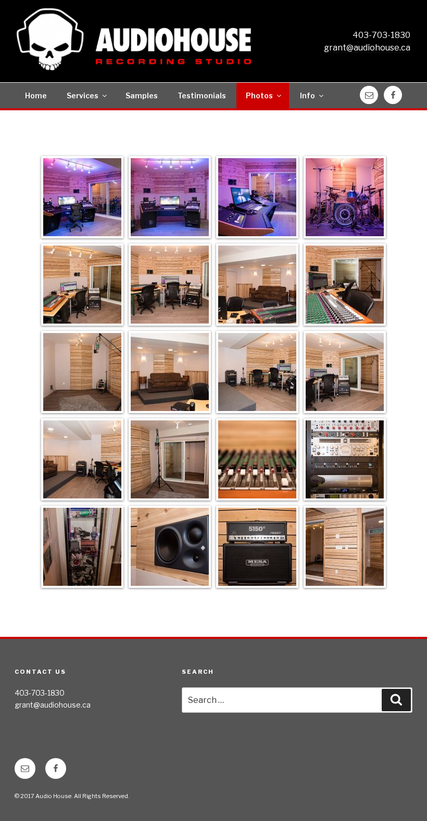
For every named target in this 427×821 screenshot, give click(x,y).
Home (36, 95)
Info (307, 95)
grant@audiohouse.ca (367, 48)
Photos (259, 95)
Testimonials (202, 95)
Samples (141, 95)
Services (82, 95)
